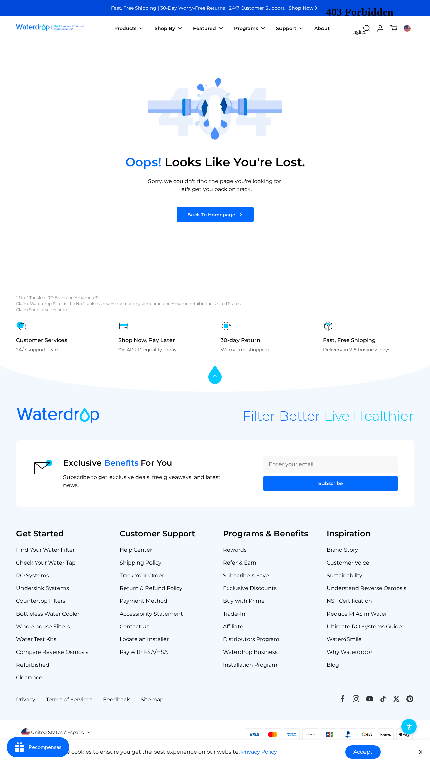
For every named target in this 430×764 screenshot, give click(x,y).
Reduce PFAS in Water (357, 614)
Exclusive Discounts (250, 588)
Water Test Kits (36, 639)
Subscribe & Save (246, 575)
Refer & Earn (239, 562)
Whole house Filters (43, 626)
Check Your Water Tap (46, 562)
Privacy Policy (259, 752)
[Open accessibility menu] (409, 726)
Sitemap (152, 699)
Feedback (116, 699)
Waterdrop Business (250, 652)
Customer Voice (348, 562)
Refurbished (32, 665)
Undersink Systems (42, 588)
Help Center (136, 550)
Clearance (29, 677)
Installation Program (250, 665)
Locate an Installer (144, 639)
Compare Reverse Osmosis (52, 652)
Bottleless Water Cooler (47, 614)
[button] (56, 732)
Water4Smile (344, 639)
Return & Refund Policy (151, 588)
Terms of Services (69, 699)
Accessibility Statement (151, 614)
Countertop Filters (41, 601)
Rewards (235, 550)
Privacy (25, 699)
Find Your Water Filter (45, 550)
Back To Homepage (211, 215)
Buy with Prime (244, 601)
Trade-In (234, 614)
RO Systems (32, 575)
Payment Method (143, 601)
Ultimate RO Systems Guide (364, 626)
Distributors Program (251, 639)
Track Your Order (142, 575)
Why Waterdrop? (350, 652)
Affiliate (233, 626)
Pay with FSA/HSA (144, 652)
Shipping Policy (140, 562)
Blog (333, 665)
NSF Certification (349, 601)
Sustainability (344, 575)
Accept (363, 752)
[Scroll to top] (215, 375)
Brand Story (342, 550)
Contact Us (134, 626)
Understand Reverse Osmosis (366, 588)
